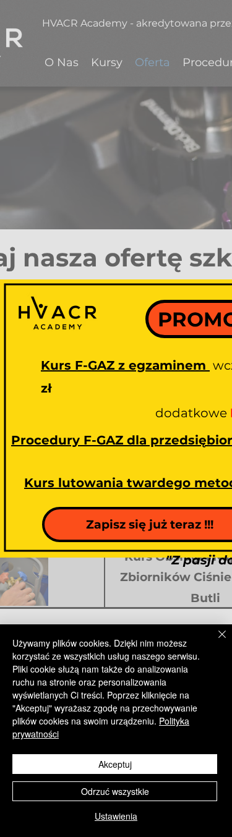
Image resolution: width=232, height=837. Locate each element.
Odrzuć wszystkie (115, 791)
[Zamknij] (215, 641)
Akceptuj (115, 764)
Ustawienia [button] (116, 816)
